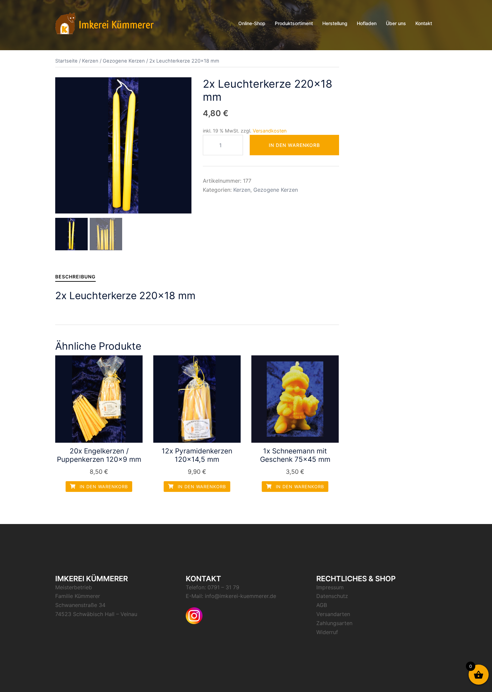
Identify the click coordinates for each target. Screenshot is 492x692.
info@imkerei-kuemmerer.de (240, 596)
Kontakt (423, 23)
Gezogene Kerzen (124, 61)
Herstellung (334, 23)
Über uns (396, 23)
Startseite (66, 61)
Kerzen (90, 61)
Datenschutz (332, 596)
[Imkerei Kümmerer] (104, 22)
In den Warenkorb (294, 145)
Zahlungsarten (334, 623)
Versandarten (333, 614)
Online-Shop (251, 23)
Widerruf (327, 632)
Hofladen (367, 23)
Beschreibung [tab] (75, 276)
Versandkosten (269, 131)
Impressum (330, 587)
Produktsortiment (294, 23)
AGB (321, 605)
